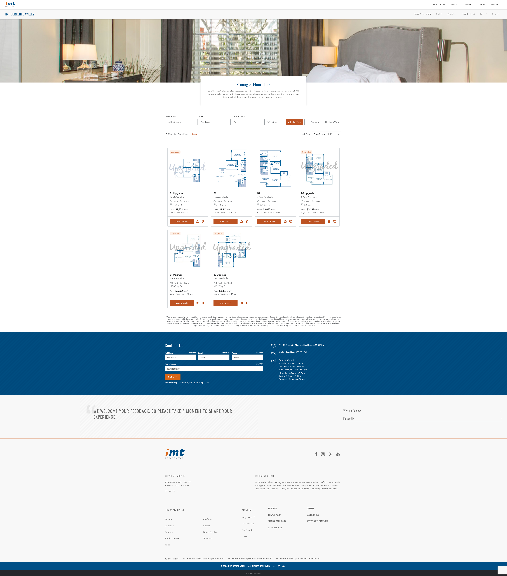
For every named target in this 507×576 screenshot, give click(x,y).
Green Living (248, 523)
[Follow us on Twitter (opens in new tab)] (331, 454)
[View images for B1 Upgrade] (188, 250)
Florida (206, 525)
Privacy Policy (274, 514)
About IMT (437, 4)
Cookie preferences (253, 573)
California (207, 519)
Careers (468, 4)
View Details (313, 221)
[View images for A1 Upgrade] (188, 168)
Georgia (169, 532)
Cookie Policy (313, 514)
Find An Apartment (487, 4)
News (244, 536)
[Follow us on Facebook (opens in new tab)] (317, 454)
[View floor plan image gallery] (329, 221)
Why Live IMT (248, 517)
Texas (167, 544)
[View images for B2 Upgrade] (319, 168)
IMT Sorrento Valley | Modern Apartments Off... (250, 558)
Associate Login (275, 527)
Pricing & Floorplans (422, 14)
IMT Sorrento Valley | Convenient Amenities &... (298, 558)
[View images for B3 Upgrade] (231, 250)
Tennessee (208, 538)
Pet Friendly (247, 530)
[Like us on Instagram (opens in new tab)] (324, 454)
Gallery (439, 14)
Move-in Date (238, 116)
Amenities (452, 14)
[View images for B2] (275, 168)
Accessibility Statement (317, 521)
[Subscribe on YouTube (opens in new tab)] (339, 454)
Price (201, 116)
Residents (455, 4)
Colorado (169, 525)
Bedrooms (171, 116)
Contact (495, 14)
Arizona (168, 519)
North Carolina (210, 532)
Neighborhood (468, 14)
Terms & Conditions (277, 521)
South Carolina (172, 538)
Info (482, 14)
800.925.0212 (171, 491)
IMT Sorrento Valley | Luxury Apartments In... (204, 558)
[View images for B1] (231, 168)
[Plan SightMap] (334, 221)
